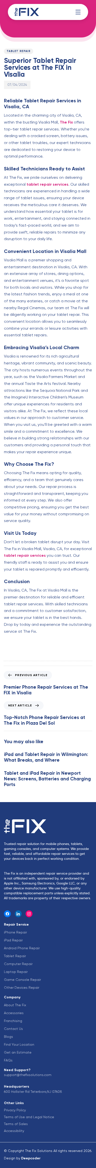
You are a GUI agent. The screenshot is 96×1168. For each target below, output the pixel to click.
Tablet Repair (19, 51)
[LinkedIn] (18, 913)
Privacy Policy (15, 1110)
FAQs (8, 1060)
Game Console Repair (22, 980)
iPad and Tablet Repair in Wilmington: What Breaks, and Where (46, 757)
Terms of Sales (16, 1124)
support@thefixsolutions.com (27, 1075)
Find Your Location (19, 1044)
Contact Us (13, 1029)
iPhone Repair (15, 932)
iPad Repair (13, 940)
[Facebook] (7, 913)
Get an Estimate (18, 1052)
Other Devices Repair (21, 987)
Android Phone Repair (22, 948)
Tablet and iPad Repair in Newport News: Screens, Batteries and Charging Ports (47, 778)
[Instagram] (29, 913)
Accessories (14, 1013)
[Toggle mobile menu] (78, 12)
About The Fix (15, 1005)
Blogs (8, 1037)
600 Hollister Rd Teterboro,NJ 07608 (33, 1092)
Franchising (13, 1021)
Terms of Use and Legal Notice (29, 1117)
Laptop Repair (16, 972)
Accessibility (14, 1131)
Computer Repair (18, 964)
